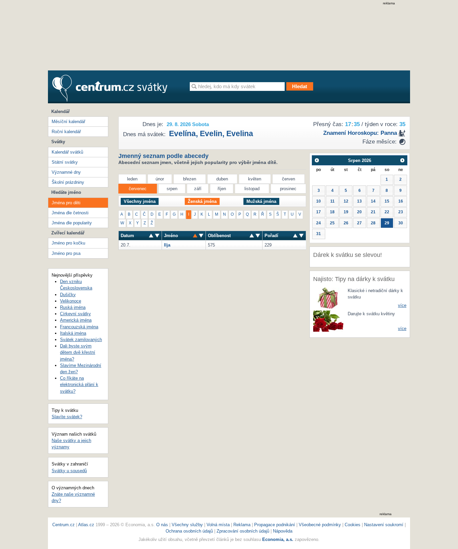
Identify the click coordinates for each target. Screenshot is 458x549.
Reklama (242, 524)
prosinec (288, 188)
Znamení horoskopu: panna (360, 133)
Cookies (352, 524)
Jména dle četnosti (70, 212)
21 (373, 212)
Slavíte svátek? (67, 416)
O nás (162, 524)
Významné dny (66, 172)
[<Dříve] (317, 160)
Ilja (167, 245)
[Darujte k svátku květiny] (328, 320)
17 (318, 212)
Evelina (239, 133)
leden (132, 178)
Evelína (182, 133)
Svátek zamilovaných (81, 339)
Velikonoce (70, 301)
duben (222, 178)
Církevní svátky (75, 313)
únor (160, 178)
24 (318, 223)
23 (400, 212)
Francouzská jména (79, 326)
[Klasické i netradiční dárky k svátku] (328, 297)
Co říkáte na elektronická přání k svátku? (79, 384)
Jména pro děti (66, 202)
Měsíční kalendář (68, 121)
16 (400, 201)
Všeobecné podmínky (320, 524)
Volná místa (218, 524)
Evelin (211, 133)
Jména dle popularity (72, 222)
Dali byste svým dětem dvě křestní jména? (77, 352)
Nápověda (282, 531)
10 (318, 201)
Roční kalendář (66, 131)
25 (332, 223)
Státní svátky (65, 162)
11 (332, 201)
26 (346, 223)
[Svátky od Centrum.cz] (109, 88)
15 (387, 201)
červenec (138, 188)
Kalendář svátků (67, 152)
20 (359, 212)
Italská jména (73, 333)
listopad (252, 188)
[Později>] (402, 160)
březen (189, 178)
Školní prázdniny (68, 182)
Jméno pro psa (66, 253)
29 (387, 223)
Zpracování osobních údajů (243, 531)
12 (346, 201)
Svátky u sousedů (69, 470)
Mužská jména (261, 201)
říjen (222, 188)
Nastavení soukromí (383, 524)
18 (332, 212)
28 (373, 223)
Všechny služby (188, 524)
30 (400, 223)
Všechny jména (140, 201)
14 (373, 201)
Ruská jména (72, 307)
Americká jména (76, 320)
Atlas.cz (86, 524)
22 (387, 212)
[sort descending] (151, 235)
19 (346, 212)
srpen (172, 188)
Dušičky (68, 294)
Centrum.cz (63, 524)
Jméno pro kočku (68, 242)
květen (254, 178)
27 (359, 223)
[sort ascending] (157, 235)
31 (318, 234)
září (198, 188)
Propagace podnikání (274, 524)
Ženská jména (202, 201)
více (402, 305)
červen (288, 178)
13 (359, 201)
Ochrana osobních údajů (189, 531)
